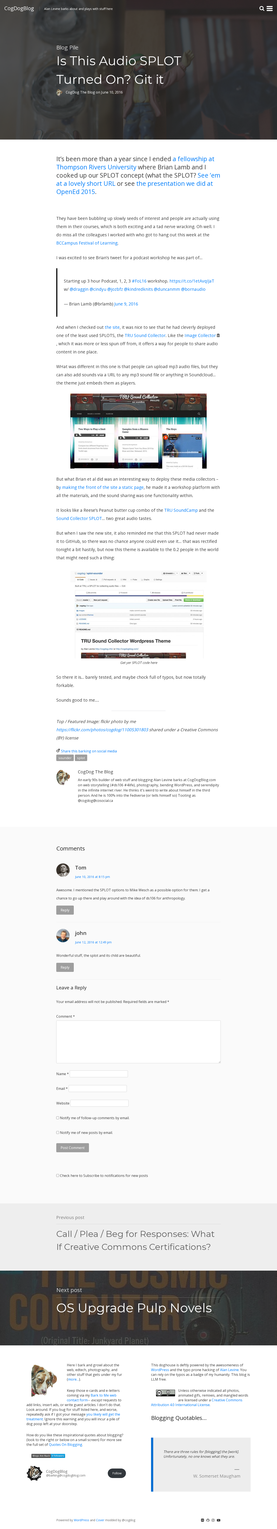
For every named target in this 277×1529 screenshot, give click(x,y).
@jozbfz (115, 289)
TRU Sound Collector (145, 335)
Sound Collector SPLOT (79, 518)
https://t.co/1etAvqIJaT (191, 281)
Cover (100, 1520)
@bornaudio (193, 289)
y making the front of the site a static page (101, 487)
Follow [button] (117, 1473)
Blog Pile (67, 47)
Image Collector (200, 335)
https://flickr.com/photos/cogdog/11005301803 (102, 730)
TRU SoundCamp (181, 510)
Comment (65, 1016)
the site (112, 327)
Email (62, 1088)
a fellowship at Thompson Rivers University (135, 162)
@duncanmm (167, 289)
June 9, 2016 (126, 304)
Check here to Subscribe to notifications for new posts (103, 1175)
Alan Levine (229, 1369)
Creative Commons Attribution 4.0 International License (196, 1402)
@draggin (79, 289)
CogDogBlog (19, 8)
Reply (65, 910)
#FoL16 (139, 281)
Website (62, 1103)
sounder (65, 758)
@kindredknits (138, 289)
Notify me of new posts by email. (86, 1132)
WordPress (160, 1369)
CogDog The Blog (95, 772)
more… (73, 1379)
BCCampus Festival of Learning (87, 243)
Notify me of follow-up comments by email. (94, 1118)
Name (62, 1073)
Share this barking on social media (89, 751)
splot (81, 758)
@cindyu (98, 289)
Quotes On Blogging (65, 1444)
